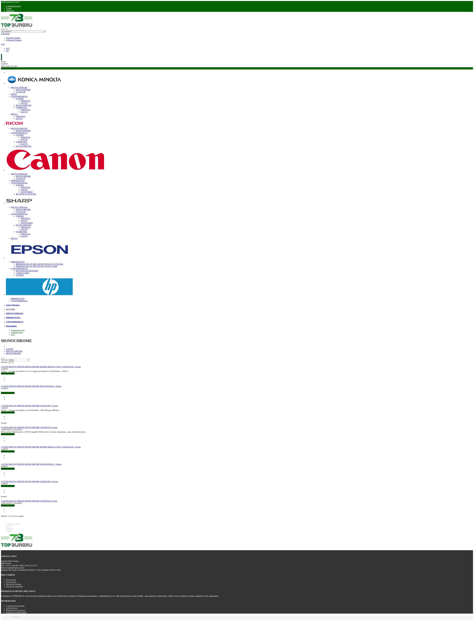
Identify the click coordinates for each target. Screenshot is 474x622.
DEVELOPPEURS (23, 105)
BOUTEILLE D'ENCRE (26, 194)
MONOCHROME (23, 90)
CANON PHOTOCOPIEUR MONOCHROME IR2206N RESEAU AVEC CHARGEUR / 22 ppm (41, 367)
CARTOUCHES (22, 273)
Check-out (10, 11)
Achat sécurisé (11, 608)
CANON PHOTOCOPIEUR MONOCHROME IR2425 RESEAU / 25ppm (31, 386)
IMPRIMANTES (18, 181)
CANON (9, 349)
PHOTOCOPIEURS (19, 87)
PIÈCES (14, 114)
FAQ (13, 335)
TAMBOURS (21, 107)
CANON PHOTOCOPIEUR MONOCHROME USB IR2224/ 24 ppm (29, 427)
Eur (7, 51)
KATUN (24, 103)
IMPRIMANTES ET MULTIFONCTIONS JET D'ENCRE (39, 264)
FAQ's (8, 526)
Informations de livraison (15, 610)
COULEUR (20, 92)
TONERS (20, 99)
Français (17, 40)
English (17, 38)
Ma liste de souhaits (13, 584)
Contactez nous (17, 332)
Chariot (9, 8)
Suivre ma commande (14, 586)
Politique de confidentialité (16, 612)
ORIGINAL (25, 101)
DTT (3, 44)
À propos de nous (13, 524)
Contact (9, 531)
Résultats (9, 528)
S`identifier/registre (13, 6)
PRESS (14, 94)
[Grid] (2, 358)
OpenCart (15, 617)
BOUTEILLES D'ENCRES (27, 271)
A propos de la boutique (15, 606)
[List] (4, 358)
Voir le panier (11, 582)
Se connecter (11, 580)
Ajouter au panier (8, 373)
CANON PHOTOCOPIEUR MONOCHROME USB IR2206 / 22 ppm (29, 406)
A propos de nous (18, 330)
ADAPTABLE (27, 192)
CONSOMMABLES (19, 96)
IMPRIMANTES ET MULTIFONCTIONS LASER (36, 266)
